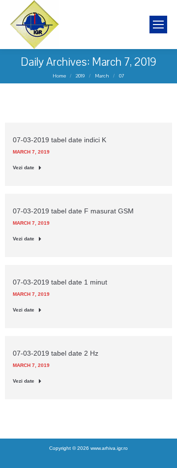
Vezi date (23, 167)
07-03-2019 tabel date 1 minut (60, 282)
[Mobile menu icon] (158, 24)
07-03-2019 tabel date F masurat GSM (73, 211)
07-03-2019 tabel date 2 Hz (55, 353)
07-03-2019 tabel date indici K (59, 140)
